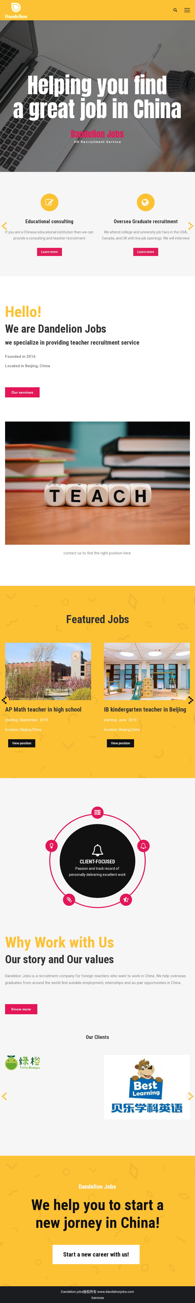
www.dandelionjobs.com (115, 1292)
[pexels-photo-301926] (97, 483)
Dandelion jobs (72, 1292)
